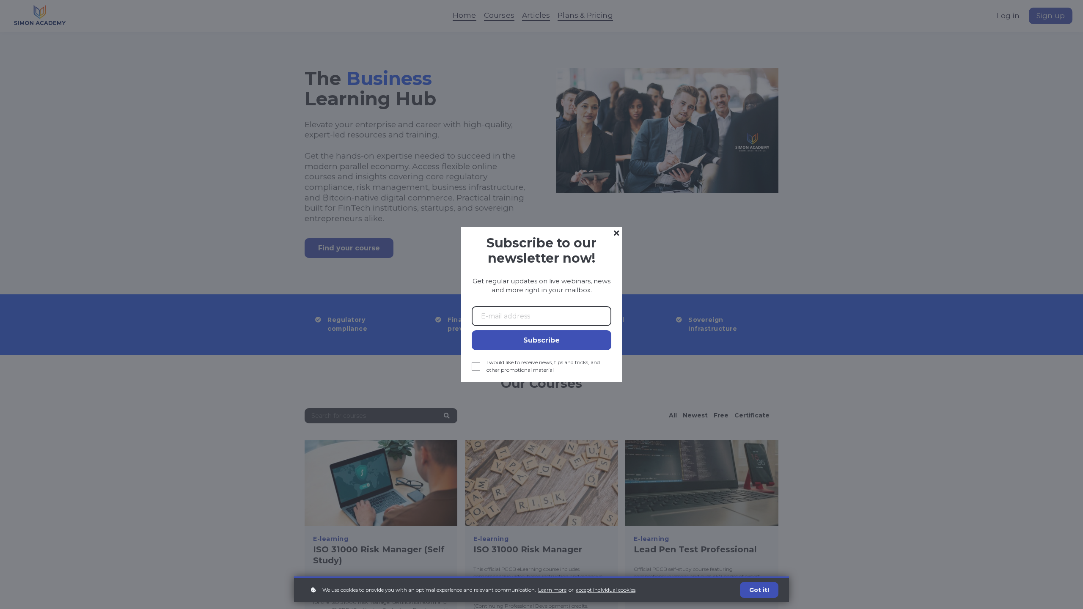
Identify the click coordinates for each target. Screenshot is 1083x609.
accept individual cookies (605, 590)
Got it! (759, 590)
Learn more (552, 590)
